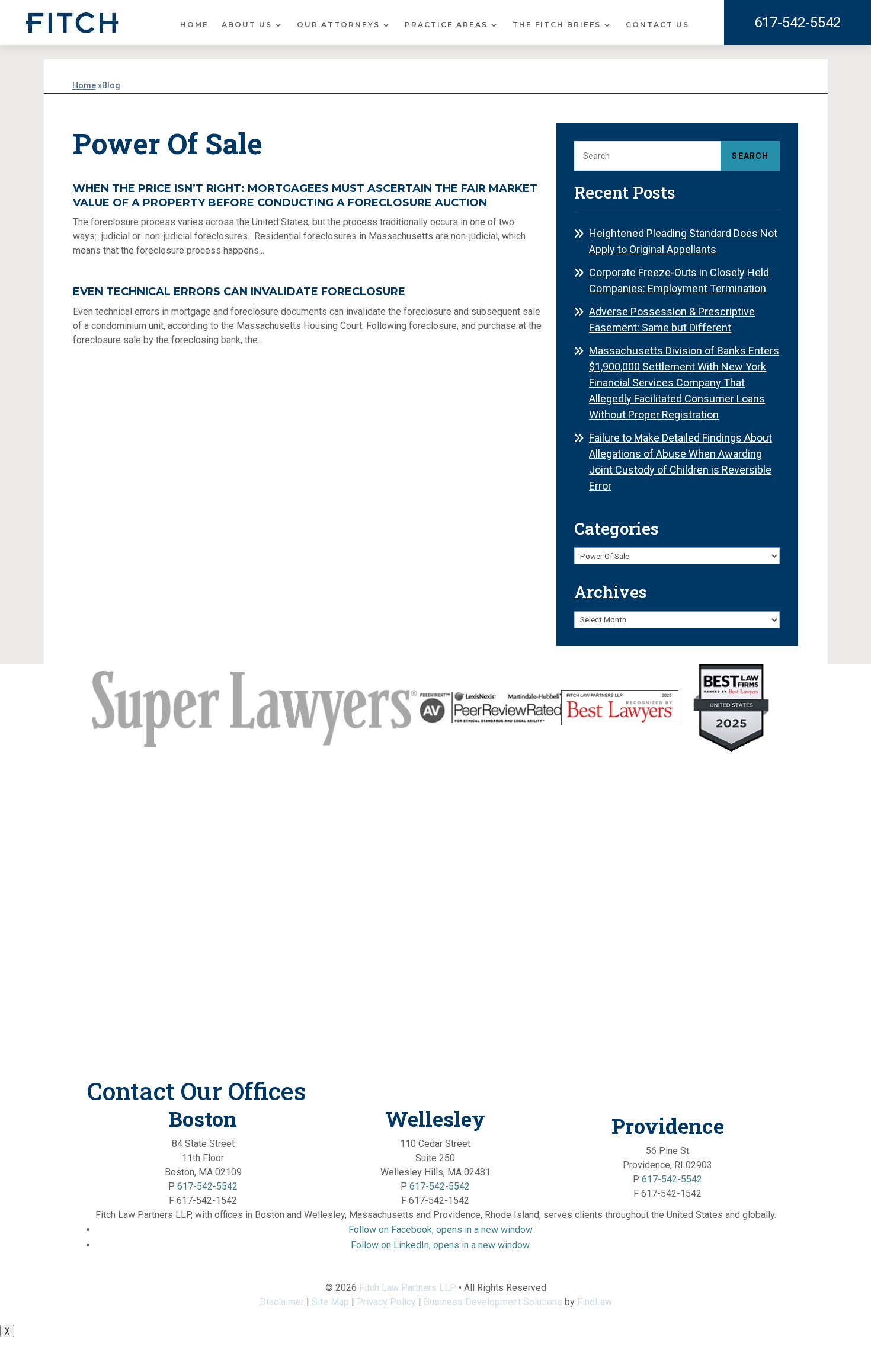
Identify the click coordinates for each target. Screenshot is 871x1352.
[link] (72, 22)
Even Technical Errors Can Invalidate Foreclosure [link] (239, 291)
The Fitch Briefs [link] (557, 24)
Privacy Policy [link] (386, 1302)
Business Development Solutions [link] (493, 1302)
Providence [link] (667, 1125)
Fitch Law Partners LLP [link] (407, 1287)
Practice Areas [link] (446, 24)
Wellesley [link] (435, 1118)
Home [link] (194, 24)
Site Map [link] (330, 1302)
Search (750, 156)
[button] (440, 1229)
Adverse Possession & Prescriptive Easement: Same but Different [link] (672, 319)
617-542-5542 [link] (797, 22)
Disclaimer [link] (282, 1302)
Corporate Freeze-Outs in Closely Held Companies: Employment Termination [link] (679, 280)
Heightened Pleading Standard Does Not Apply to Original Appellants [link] (683, 241)
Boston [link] (203, 1118)
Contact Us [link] (657, 24)
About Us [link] (247, 24)
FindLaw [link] (594, 1302)
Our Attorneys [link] (338, 24)
